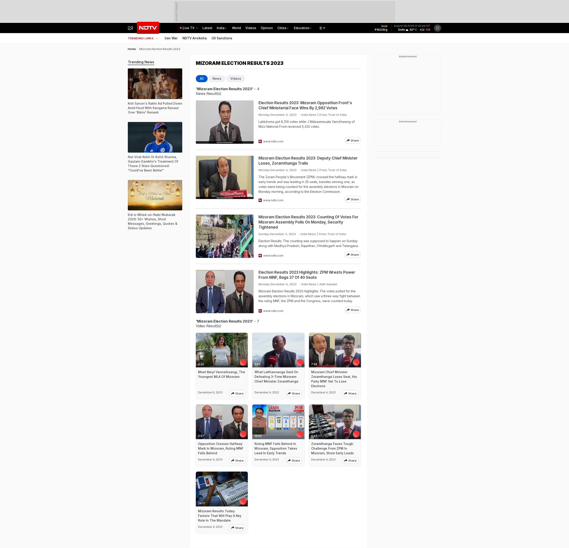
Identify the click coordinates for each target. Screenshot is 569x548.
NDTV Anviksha (194, 38)
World (236, 28)
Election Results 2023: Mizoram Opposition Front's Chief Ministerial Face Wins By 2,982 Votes (305, 105)
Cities (281, 28)
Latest (207, 28)
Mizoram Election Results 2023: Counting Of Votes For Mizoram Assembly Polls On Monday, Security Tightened (308, 222)
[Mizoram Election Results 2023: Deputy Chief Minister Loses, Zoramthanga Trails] (225, 179)
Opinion (267, 28)
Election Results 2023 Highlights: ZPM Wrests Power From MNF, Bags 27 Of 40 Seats (306, 275)
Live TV (189, 28)
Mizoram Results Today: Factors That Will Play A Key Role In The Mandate (219, 515)
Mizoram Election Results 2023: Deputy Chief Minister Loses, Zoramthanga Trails (308, 160)
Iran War (171, 38)
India (220, 28)
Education (301, 28)
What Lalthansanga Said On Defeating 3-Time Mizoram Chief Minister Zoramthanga (276, 376)
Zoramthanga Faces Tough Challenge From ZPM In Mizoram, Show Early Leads (332, 448)
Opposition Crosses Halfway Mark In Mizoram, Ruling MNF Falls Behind (220, 448)
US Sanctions (222, 38)
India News (309, 114)
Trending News (141, 62)
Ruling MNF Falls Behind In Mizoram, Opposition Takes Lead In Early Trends (275, 448)
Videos (250, 28)
